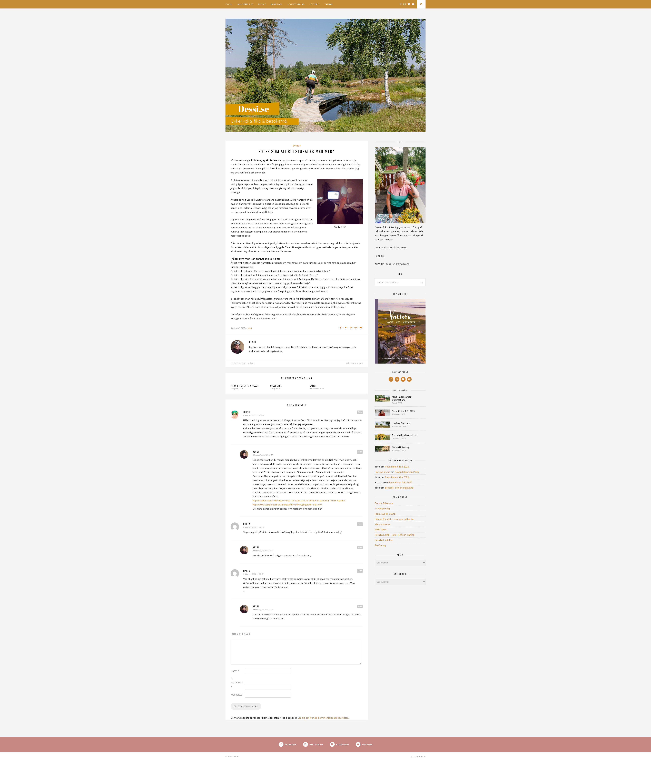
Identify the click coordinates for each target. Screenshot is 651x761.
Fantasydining (382, 508)
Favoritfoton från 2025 (403, 411)
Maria (246, 570)
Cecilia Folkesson (384, 503)
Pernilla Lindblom (384, 540)
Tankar (328, 4)
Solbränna (276, 385)
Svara (360, 412)
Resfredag (380, 545)
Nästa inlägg (354, 363)
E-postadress (237, 682)
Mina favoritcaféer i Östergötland (402, 398)
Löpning (314, 4)
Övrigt (297, 146)
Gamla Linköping (400, 447)
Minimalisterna (382, 524)
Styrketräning (296, 4)
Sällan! (314, 385)
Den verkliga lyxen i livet (404, 435)
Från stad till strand (385, 513)
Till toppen (416, 757)
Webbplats (236, 694)
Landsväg (276, 4)
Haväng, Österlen (401, 423)
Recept (262, 4)
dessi (250, 328)
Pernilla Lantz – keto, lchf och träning (394, 534)
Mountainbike (245, 4)
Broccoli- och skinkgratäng (399, 487)
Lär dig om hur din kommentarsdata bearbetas (323, 717)
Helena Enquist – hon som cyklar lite (394, 519)
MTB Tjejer (381, 529)
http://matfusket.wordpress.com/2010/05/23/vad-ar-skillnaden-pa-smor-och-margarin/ (299, 500)
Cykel (228, 4)
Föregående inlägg (243, 363)
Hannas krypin (382, 472)
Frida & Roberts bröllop (245, 385)
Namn (235, 670)
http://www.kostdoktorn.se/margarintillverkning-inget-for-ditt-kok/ (287, 504)
